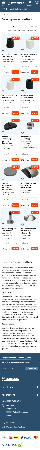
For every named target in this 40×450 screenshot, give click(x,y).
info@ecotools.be (17, 427)
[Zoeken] (4, 9)
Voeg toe (15, 72)
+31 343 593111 (14, 422)
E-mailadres (7, 366)
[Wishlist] (3, 50)
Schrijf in (32, 368)
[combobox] (10, 66)
